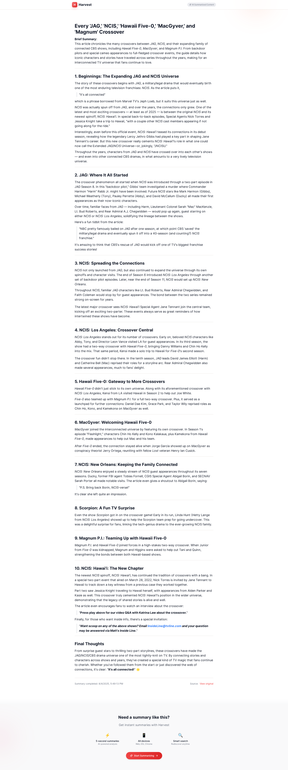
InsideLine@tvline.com (164, 626)
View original (206, 683)
